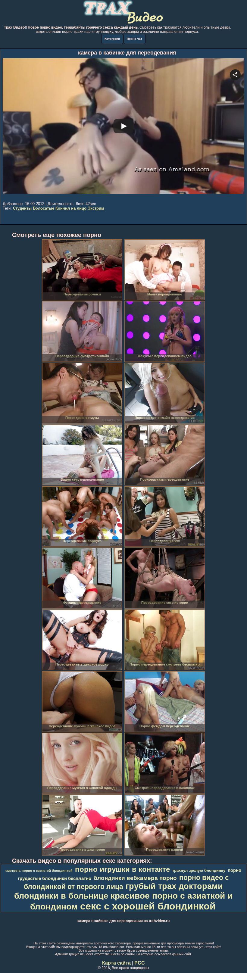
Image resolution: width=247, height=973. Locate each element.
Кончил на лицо (70, 208)
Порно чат (134, 38)
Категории (112, 38)
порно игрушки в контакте (122, 869)
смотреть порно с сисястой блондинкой (39, 870)
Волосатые (43, 208)
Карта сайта (116, 962)
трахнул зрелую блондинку (198, 870)
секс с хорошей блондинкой (148, 906)
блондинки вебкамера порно (135, 878)
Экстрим (96, 208)
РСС (139, 962)
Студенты (22, 208)
